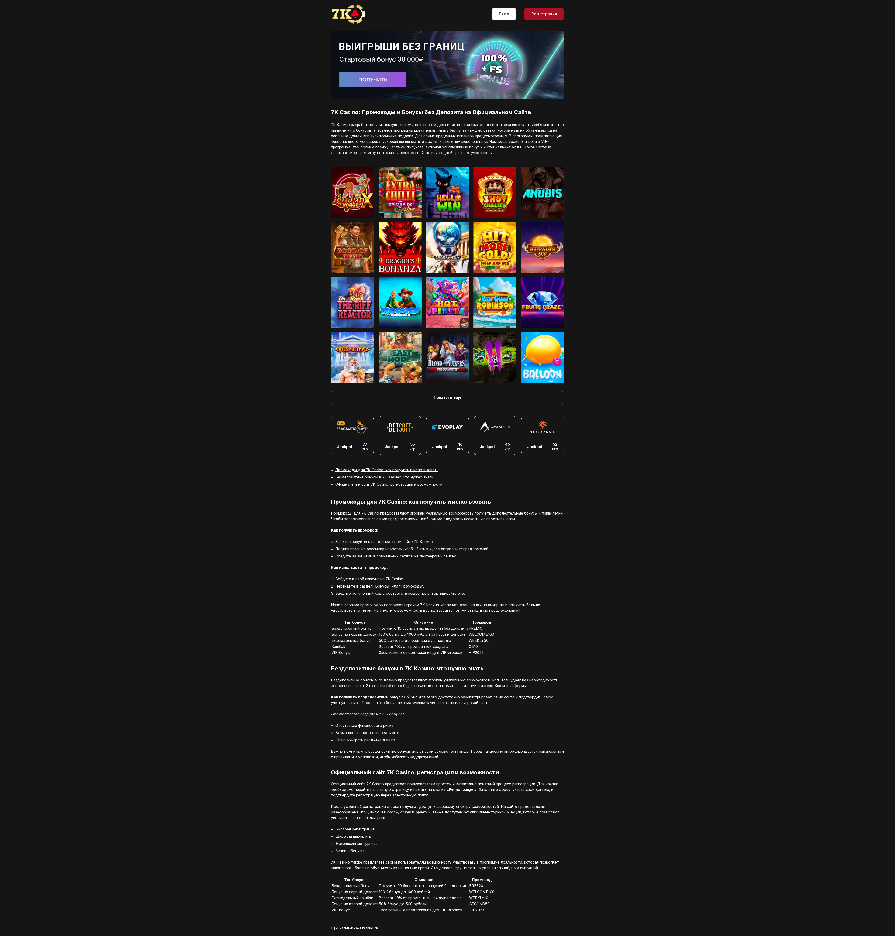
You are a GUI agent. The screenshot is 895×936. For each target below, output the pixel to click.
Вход (504, 13)
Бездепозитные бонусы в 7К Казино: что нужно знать (384, 477)
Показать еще (447, 397)
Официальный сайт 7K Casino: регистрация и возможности (388, 484)
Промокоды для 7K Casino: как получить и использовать (386, 470)
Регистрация (544, 13)
